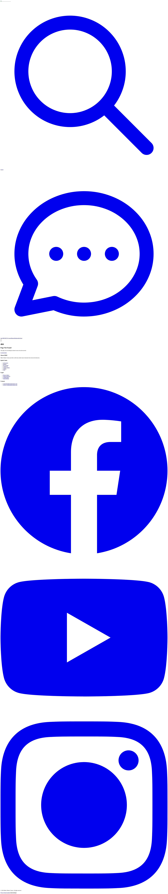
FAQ (4, 370)
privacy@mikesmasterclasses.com (10, 385)
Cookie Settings (13, 892)
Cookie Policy (6, 377)
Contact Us (5, 366)
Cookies (8, 892)
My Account (5, 365)
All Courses (5, 362)
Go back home (4, 352)
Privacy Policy (6, 375)
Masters (12, 338)
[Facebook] (84, 553)
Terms (5, 892)
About (21, 338)
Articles (4, 368)
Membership (17, 338)
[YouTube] (84, 720)
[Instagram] (84, 888)
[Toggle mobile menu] (1, 341)
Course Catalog (6, 367)
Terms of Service (6, 376)
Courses (9, 338)
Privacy (2, 892)
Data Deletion (6, 378)
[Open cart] (1, 339)
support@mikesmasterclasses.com (10, 383)
